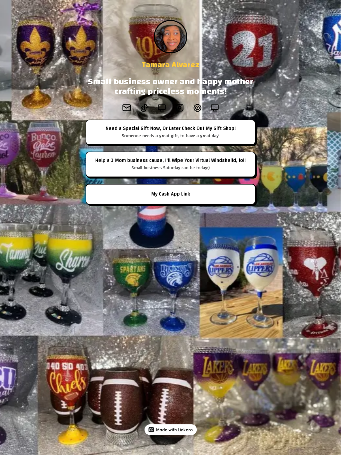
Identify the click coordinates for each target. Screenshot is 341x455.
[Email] (127, 108)
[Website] (162, 108)
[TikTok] (144, 108)
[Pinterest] (197, 108)
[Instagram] (179, 108)
